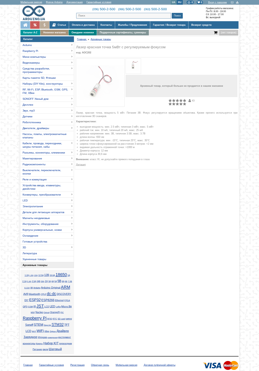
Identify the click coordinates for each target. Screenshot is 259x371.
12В (46, 275)
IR (34, 306)
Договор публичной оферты (159, 365)
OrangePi (55, 312)
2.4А (29, 281)
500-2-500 (103, 9)
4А (52, 281)
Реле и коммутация (35, 179)
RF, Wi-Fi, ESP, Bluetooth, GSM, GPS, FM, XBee (45, 91)
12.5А (41, 275)
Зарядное (30, 337)
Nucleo (39, 312)
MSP (33, 312)
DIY (26, 300)
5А (55, 281)
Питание (37, 349)
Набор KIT (51, 343)
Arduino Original (50, 287)
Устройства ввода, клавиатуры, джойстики (42, 187)
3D (24, 247)
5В (59, 281)
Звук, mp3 (29, 110)
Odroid (46, 312)
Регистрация (77, 365)
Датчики (27, 116)
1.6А (31, 275)
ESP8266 (47, 300)
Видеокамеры (31, 62)
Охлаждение (30, 235)
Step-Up (47, 325)
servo (69, 318)
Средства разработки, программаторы (36, 70)
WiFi (40, 331)
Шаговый (55, 349)
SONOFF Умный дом (36, 98)
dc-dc (51, 294)
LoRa (58, 307)
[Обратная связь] (232, 2)
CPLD (43, 294)
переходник (65, 343)
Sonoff (29, 324)
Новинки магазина (54, 32)
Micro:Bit (66, 306)
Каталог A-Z (30, 32)
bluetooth (34, 293)
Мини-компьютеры (34, 56)
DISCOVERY (64, 294)
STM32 (58, 324)
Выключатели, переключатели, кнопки (42, 172)
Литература (30, 253)
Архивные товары (35, 265)
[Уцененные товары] (44, 25)
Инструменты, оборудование (41, 223)
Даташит (81, 164)
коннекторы (29, 343)
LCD (46, 306)
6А (63, 281)
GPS (25, 306)
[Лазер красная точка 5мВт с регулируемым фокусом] (100, 82)
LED (25, 200)
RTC (55, 319)
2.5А (34, 281)
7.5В (70, 281)
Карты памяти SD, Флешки (39, 77)
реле (45, 349)
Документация (74, 2)
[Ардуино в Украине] (25, 25)
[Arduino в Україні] (36, 13)
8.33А (27, 288)
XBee (46, 331)
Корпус (39, 343)
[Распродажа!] (35, 25)
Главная (28, 365)
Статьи (61, 24)
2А (46, 281)
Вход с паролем (217, 2)
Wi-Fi (34, 331)
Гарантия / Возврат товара (169, 24)
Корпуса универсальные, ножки (42, 229)
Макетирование (32, 158)
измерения (53, 337)
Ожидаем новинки (82, 32)
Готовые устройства (35, 241)
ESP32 (35, 300)
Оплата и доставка (83, 24)
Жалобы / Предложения (132, 24)
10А (36, 275)
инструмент (64, 337)
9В (31, 288)
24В (38, 281)
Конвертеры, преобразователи (42, 194)
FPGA (67, 300)
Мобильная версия (31, 2)
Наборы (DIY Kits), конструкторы (43, 83)
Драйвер (63, 331)
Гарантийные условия (98, 2)
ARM (65, 287)
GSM (30, 307)
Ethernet (59, 300)
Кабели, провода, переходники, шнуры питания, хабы (42, 145)
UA (173, 2)
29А (42, 281)
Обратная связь (100, 365)
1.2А (27, 275)
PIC (62, 312)
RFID (49, 319)
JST (40, 306)
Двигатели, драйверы (36, 128)
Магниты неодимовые (36, 218)
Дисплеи (28, 104)
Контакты (106, 24)
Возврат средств (201, 24)
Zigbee (53, 331)
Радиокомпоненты (34, 164)
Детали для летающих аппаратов (43, 212)
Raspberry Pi (30, 50)
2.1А (24, 281)
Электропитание (33, 206)
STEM (38, 325)
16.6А (52, 275)
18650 (61, 274)
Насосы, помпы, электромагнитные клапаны (45, 135)
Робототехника (32, 122)
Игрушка (42, 337)
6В (66, 281)
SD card (61, 319)
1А (68, 275)
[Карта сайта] (237, 2)
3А (49, 281)
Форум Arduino (54, 2)
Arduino (27, 45)
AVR (25, 294)
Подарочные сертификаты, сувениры (123, 32)
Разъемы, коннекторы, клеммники (44, 152)
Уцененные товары (34, 259)
